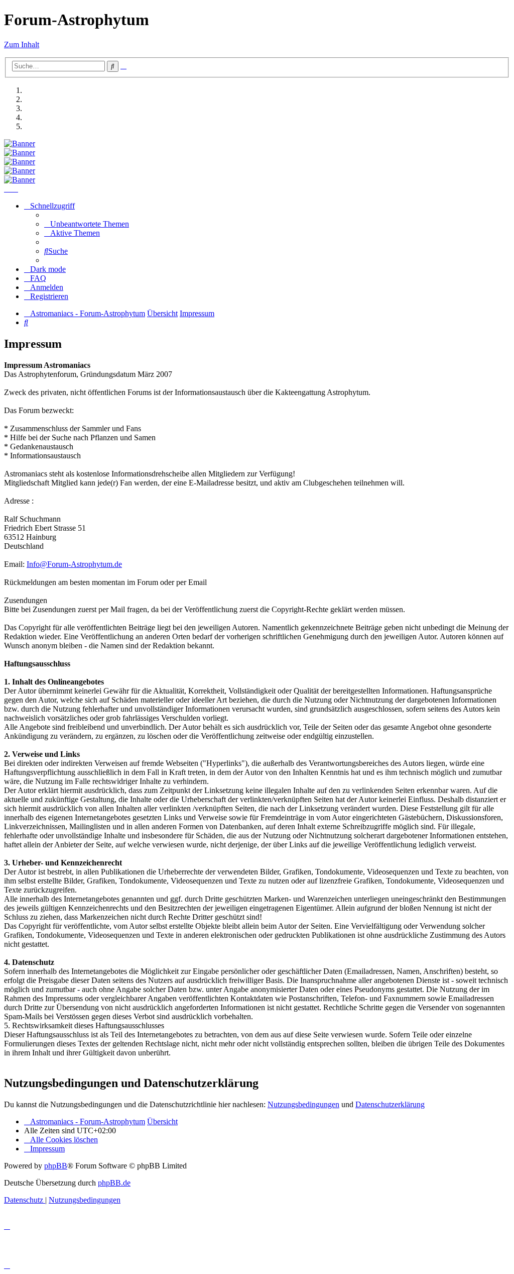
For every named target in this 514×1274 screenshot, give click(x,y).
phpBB (55, 1165)
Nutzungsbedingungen (303, 1104)
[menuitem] (86, 224)
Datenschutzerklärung (390, 1104)
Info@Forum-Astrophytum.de (74, 564)
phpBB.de (114, 1183)
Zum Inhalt (21, 44)
